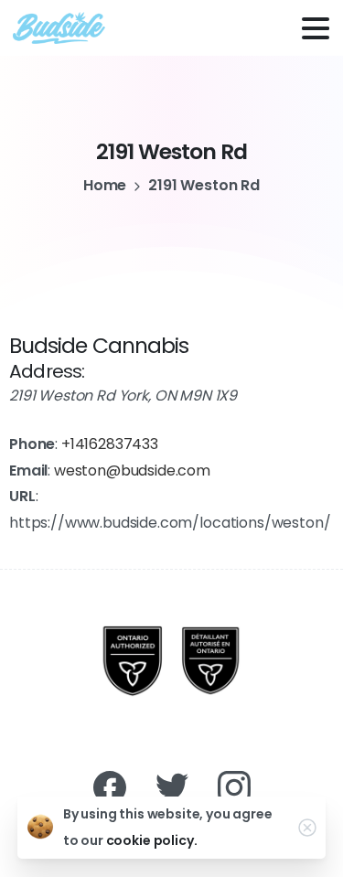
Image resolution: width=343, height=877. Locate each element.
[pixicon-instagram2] (234, 786)
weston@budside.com (132, 470)
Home (104, 185)
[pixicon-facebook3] (110, 786)
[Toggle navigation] (315, 28)
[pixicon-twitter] (172, 786)
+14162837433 (109, 444)
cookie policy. (152, 840)
